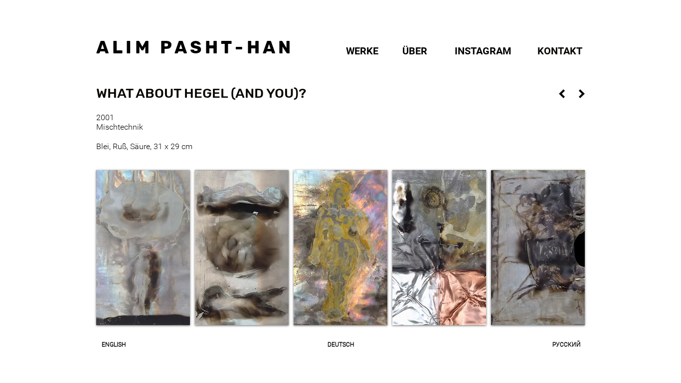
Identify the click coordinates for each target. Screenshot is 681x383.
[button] (201, 94)
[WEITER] (582, 93)
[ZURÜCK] (562, 93)
